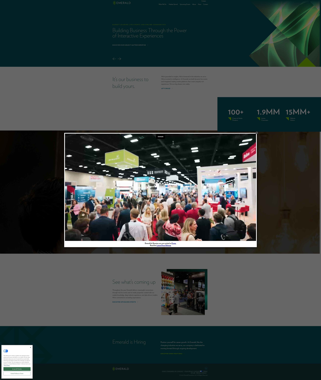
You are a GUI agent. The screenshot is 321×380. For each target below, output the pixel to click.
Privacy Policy (7, 365)
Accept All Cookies (17, 369)
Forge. (174, 243)
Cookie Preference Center (17, 373)
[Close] (30, 347)
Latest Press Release (164, 245)
